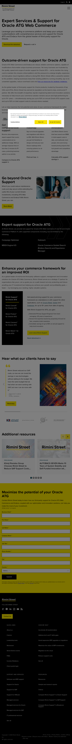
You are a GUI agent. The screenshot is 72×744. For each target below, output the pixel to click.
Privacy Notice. (22, 117)
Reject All (41, 122)
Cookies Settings (15, 122)
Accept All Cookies (55, 122)
